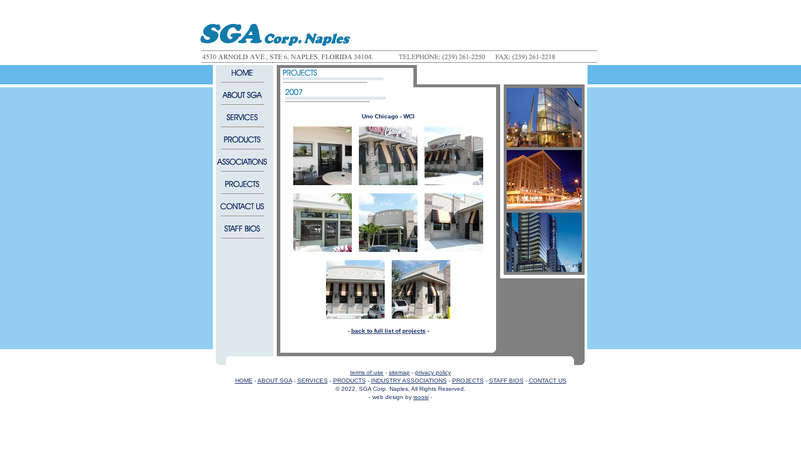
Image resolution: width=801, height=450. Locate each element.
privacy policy (433, 372)
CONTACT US (547, 380)
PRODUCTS (349, 380)
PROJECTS (468, 380)
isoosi (421, 397)
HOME (244, 380)
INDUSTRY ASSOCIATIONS (409, 380)
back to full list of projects (388, 331)
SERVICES (312, 380)
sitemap (399, 372)
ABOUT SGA (274, 380)
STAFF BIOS (506, 380)
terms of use (366, 372)
